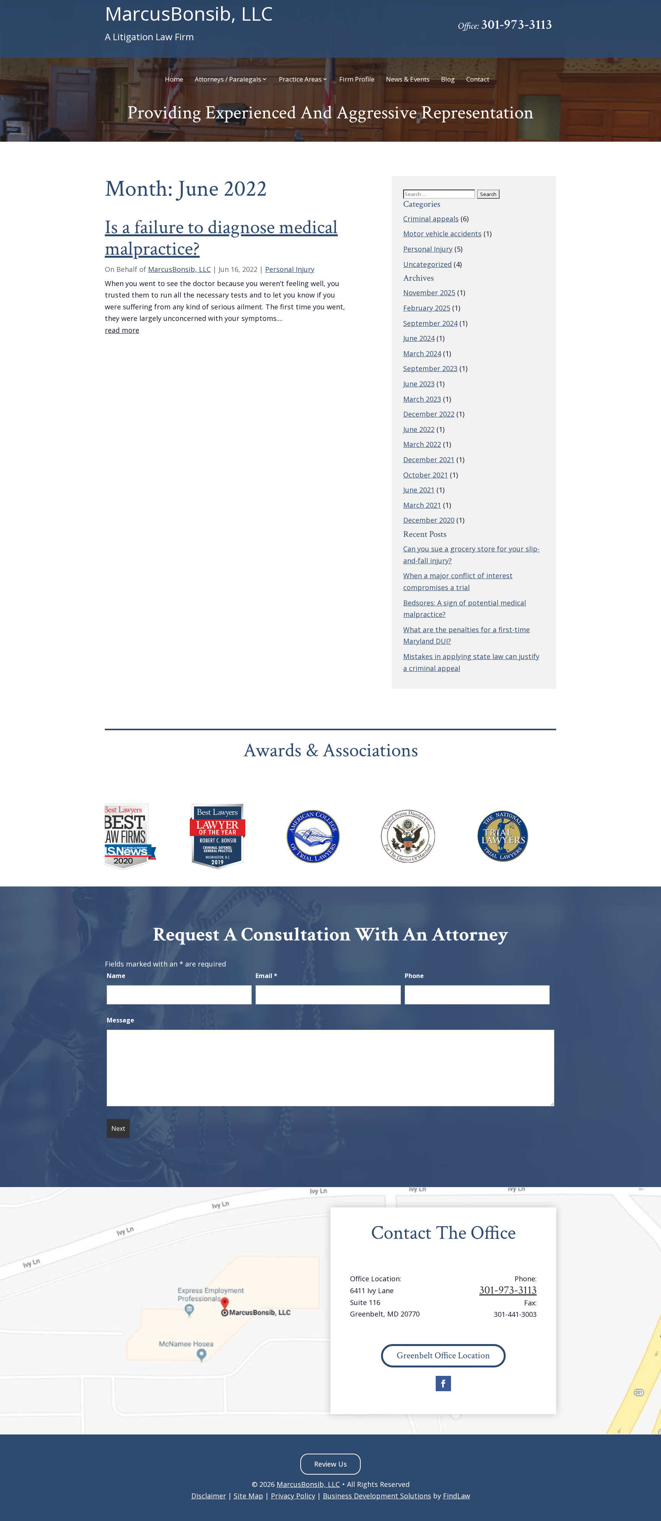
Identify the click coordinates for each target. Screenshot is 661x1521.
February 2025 (426, 307)
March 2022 (422, 444)
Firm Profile (356, 79)
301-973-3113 (516, 25)
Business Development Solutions (377, 1495)
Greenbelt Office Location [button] (443, 1355)
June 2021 (419, 489)
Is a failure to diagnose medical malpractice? (221, 238)
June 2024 (419, 338)
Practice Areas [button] (300, 79)
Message (120, 1020)
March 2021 (422, 505)
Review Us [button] (330, 1464)
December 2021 (428, 459)
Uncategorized (427, 264)
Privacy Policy (293, 1495)
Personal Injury (289, 269)
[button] (653, 1465)
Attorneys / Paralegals (228, 79)
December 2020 (428, 520)
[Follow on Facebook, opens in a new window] (443, 1383)
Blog (448, 79)
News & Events (408, 79)
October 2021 (425, 474)
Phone (414, 975)
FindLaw (456, 1495)
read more (122, 330)
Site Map (248, 1495)
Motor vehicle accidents (442, 233)
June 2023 (419, 383)
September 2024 (430, 323)
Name (116, 975)
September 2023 (430, 368)
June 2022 (419, 429)
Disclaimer (208, 1495)
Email (266, 975)
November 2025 (429, 292)
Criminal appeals (431, 218)
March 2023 (422, 399)
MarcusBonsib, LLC (189, 23)
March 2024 (422, 353)
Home (174, 79)
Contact (477, 79)
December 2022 (428, 414)
